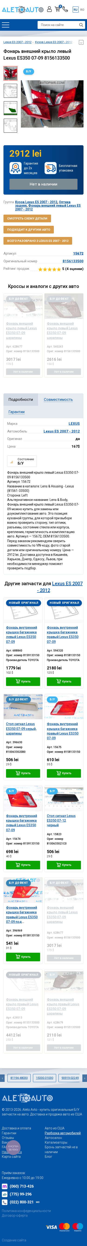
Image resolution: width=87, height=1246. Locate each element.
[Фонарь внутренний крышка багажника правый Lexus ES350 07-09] (64, 610)
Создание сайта (14, 1240)
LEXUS (74, 424)
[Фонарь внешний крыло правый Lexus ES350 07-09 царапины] (64, 982)
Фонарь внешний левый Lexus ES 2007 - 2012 (48, 207)
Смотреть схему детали (27, 218)
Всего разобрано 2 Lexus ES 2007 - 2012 (37, 241)
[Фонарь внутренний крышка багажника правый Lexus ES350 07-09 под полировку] (23, 890)
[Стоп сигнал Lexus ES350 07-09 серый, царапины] (23, 706)
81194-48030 (19, 1078)
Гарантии (9, 1133)
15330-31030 (44, 1078)
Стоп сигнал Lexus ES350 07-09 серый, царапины (21, 728)
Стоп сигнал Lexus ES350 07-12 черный (61, 820)
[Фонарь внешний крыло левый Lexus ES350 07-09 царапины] (23, 306)
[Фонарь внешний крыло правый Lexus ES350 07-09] (23, 982)
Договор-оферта (15, 1215)
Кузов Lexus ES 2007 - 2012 (36, 202)
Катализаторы (56, 1142)
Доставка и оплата (16, 1128)
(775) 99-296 (21, 1194)
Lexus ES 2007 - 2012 (62, 431)
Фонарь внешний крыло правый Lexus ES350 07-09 (22, 1004)
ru (75, 9)
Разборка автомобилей (63, 1133)
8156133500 (73, 261)
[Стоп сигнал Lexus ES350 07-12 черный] (64, 798)
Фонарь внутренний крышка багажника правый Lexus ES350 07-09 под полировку (22, 917)
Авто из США (54, 1128)
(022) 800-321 (25, 1202)
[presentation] (24, 104)
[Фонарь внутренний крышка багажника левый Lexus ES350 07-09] (23, 610)
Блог (48, 1156)
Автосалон (53, 1138)
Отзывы (8, 1138)
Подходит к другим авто (28, 229)
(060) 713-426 (22, 1186)
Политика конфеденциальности (26, 1211)
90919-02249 (70, 1078)
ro (82, 9)
